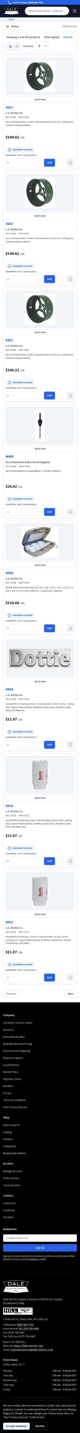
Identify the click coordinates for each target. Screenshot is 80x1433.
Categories (9, 1146)
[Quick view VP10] (40, 775)
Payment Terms (12, 1079)
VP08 (9, 573)
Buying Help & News (14, 1153)
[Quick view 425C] (40, 76)
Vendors (8, 1139)
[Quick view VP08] (40, 542)
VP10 (9, 806)
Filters (15, 27)
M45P (10, 456)
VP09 (9, 689)
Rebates (8, 1086)
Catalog (7, 1132)
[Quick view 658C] (40, 309)
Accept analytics (16, 1426)
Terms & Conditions (14, 1100)
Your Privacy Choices (15, 1107)
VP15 (9, 922)
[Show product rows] (17, 46)
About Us (8, 1030)
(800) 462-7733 (35, 2)
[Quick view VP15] (40, 891)
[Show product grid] (10, 46)
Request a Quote (13, 1058)
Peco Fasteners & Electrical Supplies (28, 462)
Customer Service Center (18, 1023)
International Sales (14, 1037)
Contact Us (9, 1203)
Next (71, 994)
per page (28, 46)
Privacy (7, 1093)
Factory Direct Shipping (16, 1051)
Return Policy (10, 1072)
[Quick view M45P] (40, 425)
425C (9, 107)
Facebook (9, 1210)
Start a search (11, 1125)
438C (9, 223)
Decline (40, 1426)
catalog (33, 1259)
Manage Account (12, 1171)
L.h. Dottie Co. (14, 113)
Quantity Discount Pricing (17, 1044)
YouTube (8, 1217)
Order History (11, 1178)
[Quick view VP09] (40, 658)
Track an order (11, 1185)
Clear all (67, 37)
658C (9, 340)
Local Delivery (11, 1065)
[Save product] (70, 163)
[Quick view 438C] (40, 193)
